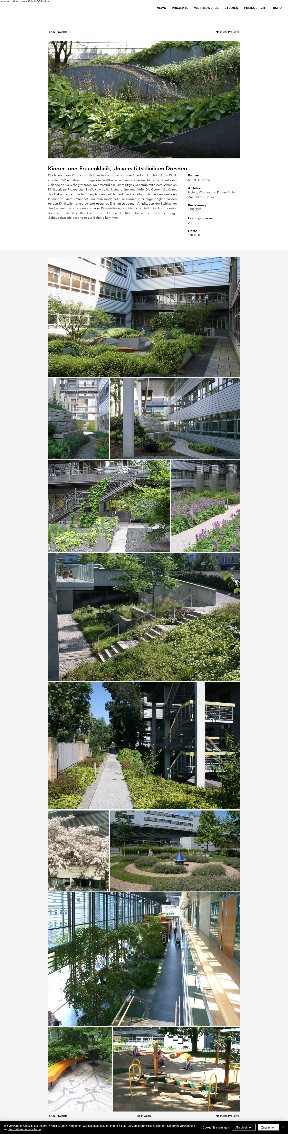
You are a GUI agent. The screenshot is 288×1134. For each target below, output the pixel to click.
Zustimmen (268, 1127)
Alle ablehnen (243, 1127)
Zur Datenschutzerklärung (24, 1129)
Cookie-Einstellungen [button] (216, 1127)
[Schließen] (283, 1127)
